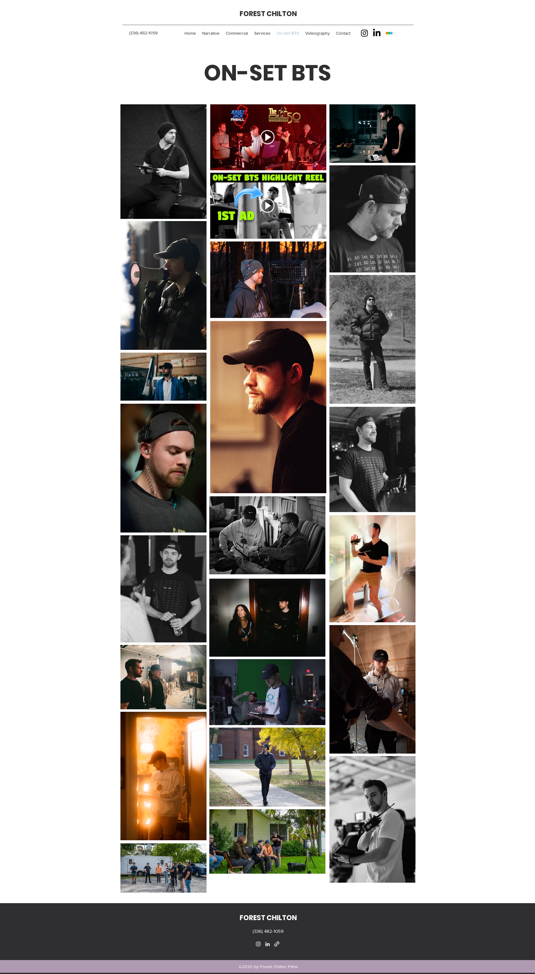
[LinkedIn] (376, 33)
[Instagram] (364, 33)
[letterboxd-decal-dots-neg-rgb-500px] (389, 33)
